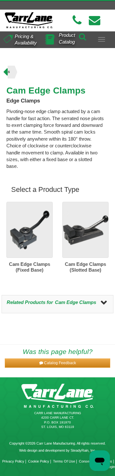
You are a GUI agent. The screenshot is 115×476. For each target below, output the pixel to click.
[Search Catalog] (82, 36)
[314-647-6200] (77, 20)
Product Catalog (67, 38)
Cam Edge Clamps (75, 302)
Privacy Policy (13, 461)
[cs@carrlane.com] (94, 20)
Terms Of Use (64, 461)
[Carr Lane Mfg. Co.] (29, 20)
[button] (57, 363)
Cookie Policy (38, 461)
